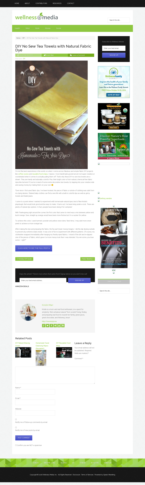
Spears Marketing (109, 475)
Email (17, 398)
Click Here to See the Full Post (33, 248)
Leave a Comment (78, 55)
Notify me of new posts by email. (27, 430)
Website (18, 409)
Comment (79, 359)
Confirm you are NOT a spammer (29, 445)
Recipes (64, 463)
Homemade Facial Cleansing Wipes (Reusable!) (42, 346)
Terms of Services (87, 475)
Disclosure (76, 475)
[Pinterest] (55, 325)
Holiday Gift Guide (25, 259)
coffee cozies (23, 174)
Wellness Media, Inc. (50, 475)
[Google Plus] (43, 325)
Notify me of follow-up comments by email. (31, 422)
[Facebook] (51, 325)
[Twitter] (47, 325)
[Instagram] (63, 325)
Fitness (83, 463)
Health (36, 463)
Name (18, 388)
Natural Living (49, 463)
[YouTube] (59, 325)
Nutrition (95, 463)
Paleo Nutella (87, 259)
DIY (24, 59)
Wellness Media (36, 17)
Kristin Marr (47, 305)
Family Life (108, 463)
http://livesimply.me (49, 321)
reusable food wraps (40, 174)
